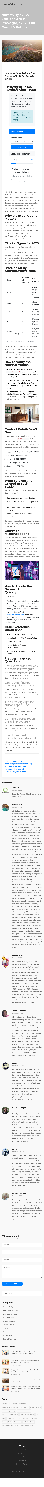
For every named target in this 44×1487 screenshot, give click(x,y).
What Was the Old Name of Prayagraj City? (26, 1379)
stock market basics (14, 1418)
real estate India (28, 1422)
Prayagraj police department (15, 766)
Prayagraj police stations (19, 761)
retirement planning (8, 1411)
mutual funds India (24, 1411)
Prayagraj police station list (15, 769)
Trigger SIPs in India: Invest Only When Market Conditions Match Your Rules (26, 1371)
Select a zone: (16, 137)
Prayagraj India (8, 1318)
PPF (37, 1414)
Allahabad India (8, 1332)
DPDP (22, 1457)
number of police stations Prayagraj (18, 764)
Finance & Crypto (9, 1307)
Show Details (22, 147)
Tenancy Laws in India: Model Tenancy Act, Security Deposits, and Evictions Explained (25, 1388)
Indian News (7, 1335)
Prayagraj (24, 1407)
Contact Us (22, 1460)
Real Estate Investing (10, 1310)
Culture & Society (9, 1321)
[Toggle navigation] (40, 6)
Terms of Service (22, 1453)
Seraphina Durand (13, 68)
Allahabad (35, 1418)
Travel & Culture (9, 1325)
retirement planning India (10, 1407)
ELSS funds (17, 1422)
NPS (3, 1418)
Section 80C (6, 1403)
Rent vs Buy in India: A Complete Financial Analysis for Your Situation (25, 1362)
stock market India (27, 1425)
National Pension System (10, 1425)
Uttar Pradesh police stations (15, 772)
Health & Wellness (9, 1339)
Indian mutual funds (27, 1414)
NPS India (26, 1418)
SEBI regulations (35, 1407)
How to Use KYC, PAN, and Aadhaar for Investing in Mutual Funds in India (24, 1352)
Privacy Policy (22, 1464)
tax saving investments (10, 1414)
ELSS (9, 1422)
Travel (5, 1328)
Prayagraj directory (10, 1314)
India (4, 1422)
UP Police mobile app (15, 615)
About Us (22, 1450)
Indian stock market (19, 1403)
